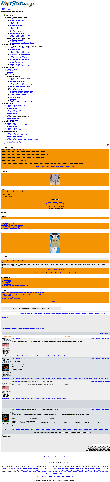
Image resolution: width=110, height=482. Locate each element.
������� (62, 273)
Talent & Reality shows (40, 328)
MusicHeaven (7, 280)
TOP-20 (103, 313)
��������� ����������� (16, 285)
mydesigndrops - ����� (9, 297)
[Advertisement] (62, 324)
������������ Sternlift (11, 298)
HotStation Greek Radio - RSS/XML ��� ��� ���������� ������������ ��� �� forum (74, 470)
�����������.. (52, 269)
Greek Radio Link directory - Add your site (12, 226)
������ (83, 313)
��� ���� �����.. (55, 185)
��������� (46, 313)
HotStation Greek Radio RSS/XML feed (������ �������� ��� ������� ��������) (69, 468)
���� (5, 317)
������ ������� (68, 313)
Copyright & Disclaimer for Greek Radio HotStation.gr (55, 456)
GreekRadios (7, 281)
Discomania (7, 282)
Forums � (58, 452)
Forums (33, 328)
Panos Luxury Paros (7, 295)
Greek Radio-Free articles (7, 223)
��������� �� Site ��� (10, 228)
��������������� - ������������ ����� (21, 294)
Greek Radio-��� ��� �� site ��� (12, 225)
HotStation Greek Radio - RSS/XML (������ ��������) (19, 468)
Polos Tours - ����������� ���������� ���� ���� (23, 292)
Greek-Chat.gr (7, 284)
